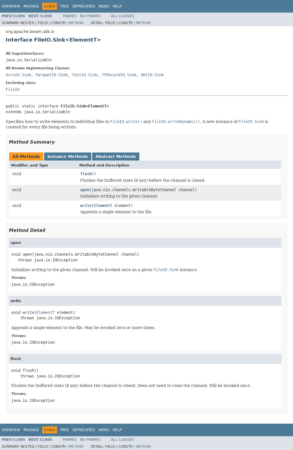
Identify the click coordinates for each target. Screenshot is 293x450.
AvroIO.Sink (18, 75)
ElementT (103, 205)
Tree (64, 6)
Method (76, 23)
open (84, 189)
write (86, 205)
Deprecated (83, 6)
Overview (11, 6)
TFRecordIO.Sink (119, 75)
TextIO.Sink (84, 75)
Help (117, 6)
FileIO (12, 89)
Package (31, 6)
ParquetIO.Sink (51, 75)
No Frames (90, 16)
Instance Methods (67, 156)
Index (103, 6)
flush (86, 173)
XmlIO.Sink (152, 75)
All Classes (122, 16)
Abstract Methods (116, 156)
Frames (70, 16)
